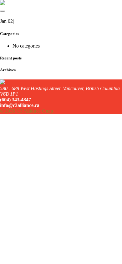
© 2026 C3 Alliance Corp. (27, 111)
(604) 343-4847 (15, 99)
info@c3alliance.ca (19, 105)
